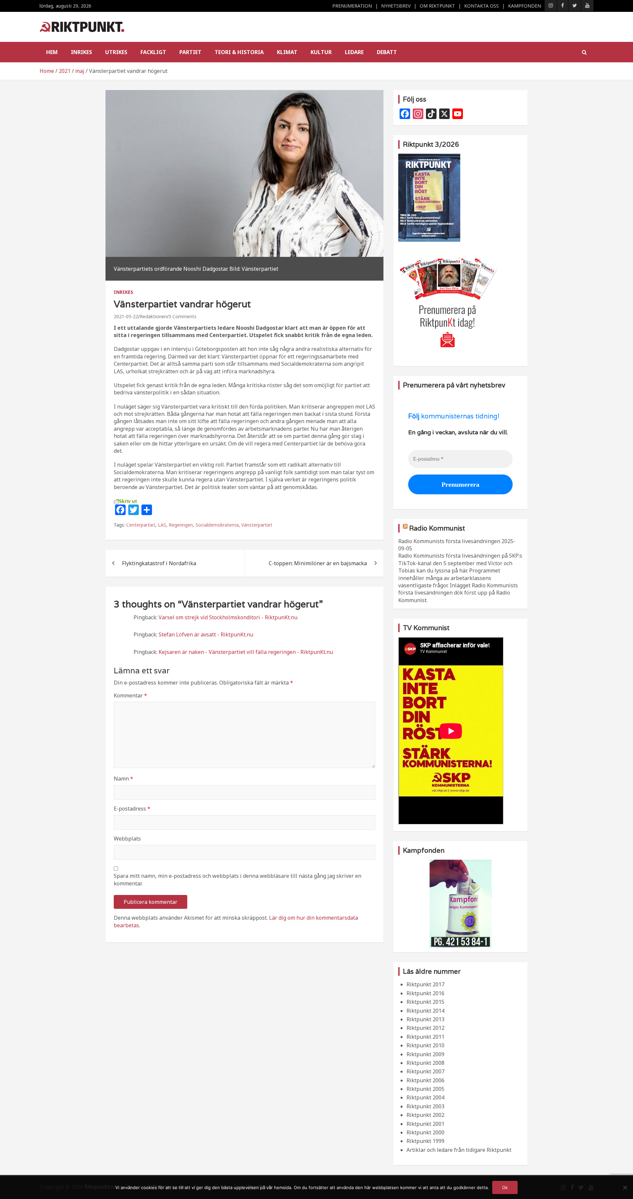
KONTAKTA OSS (481, 6)
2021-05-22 (126, 316)
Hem (52, 52)
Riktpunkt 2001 (425, 1123)
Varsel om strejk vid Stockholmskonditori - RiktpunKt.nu (228, 617)
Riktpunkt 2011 (425, 1036)
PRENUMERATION (352, 6)
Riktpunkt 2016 (425, 993)
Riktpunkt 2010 (425, 1045)
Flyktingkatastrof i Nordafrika (159, 563)
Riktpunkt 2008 (425, 1062)
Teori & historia (239, 52)
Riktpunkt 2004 (425, 1097)
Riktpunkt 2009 (425, 1054)
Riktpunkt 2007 (425, 1071)
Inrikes (81, 52)
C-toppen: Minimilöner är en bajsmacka (318, 563)
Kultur (321, 52)
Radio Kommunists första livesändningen (449, 541)
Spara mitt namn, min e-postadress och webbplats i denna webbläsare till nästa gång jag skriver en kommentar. (237, 879)
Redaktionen (153, 316)
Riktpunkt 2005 (425, 1088)
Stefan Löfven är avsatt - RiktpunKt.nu (206, 634)
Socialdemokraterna (217, 525)
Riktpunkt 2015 (425, 1001)
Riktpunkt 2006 (425, 1080)
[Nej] (624, 1187)
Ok (505, 1187)
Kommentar (130, 695)
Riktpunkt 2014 (425, 1010)
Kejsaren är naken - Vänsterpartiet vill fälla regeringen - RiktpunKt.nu (246, 652)
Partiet (190, 52)
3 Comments (182, 316)
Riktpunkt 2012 (425, 1027)
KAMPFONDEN (524, 6)
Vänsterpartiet (256, 525)
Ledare (354, 52)
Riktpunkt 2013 (425, 1019)
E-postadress (132, 808)
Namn (123, 778)
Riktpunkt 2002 (425, 1115)
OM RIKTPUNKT (437, 6)
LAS (162, 525)
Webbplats (127, 838)
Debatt (387, 52)
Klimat (287, 52)
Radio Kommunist (437, 528)
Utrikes (116, 52)
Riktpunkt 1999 (425, 1141)
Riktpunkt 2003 (425, 1106)
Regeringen (181, 525)
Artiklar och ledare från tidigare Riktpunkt (459, 1149)
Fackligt (153, 52)
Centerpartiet (140, 525)
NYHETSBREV (395, 6)
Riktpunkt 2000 (425, 1132)
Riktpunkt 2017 (425, 984)
